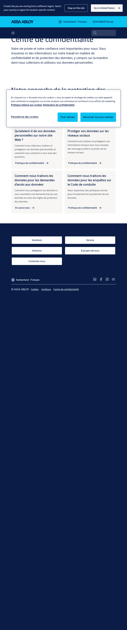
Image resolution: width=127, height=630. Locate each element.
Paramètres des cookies (24, 116)
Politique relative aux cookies (26, 105)
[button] (76, 8)
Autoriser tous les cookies (98, 117)
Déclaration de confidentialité (58, 105)
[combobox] (103, 33)
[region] (63, 108)
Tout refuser (67, 117)
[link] (107, 8)
